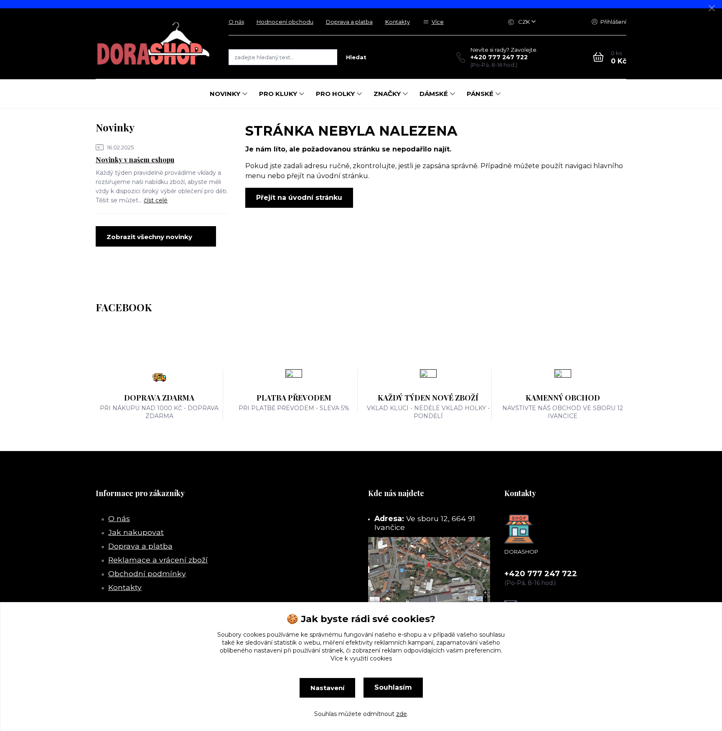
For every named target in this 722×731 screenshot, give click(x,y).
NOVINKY (225, 94)
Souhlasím (393, 687)
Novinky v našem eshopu (135, 159)
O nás (236, 21)
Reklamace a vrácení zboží (158, 559)
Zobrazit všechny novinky (149, 237)
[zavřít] (711, 8)
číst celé (156, 200)
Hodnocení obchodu (285, 21)
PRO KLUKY (278, 94)
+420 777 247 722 (499, 57)
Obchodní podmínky (147, 573)
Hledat (356, 57)
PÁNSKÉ (480, 94)
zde (401, 714)
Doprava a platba (349, 21)
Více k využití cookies (361, 658)
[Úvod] (154, 44)
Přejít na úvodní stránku (299, 198)
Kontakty (397, 21)
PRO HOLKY (335, 94)
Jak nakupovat (136, 532)
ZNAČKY (387, 94)
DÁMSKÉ (433, 94)
